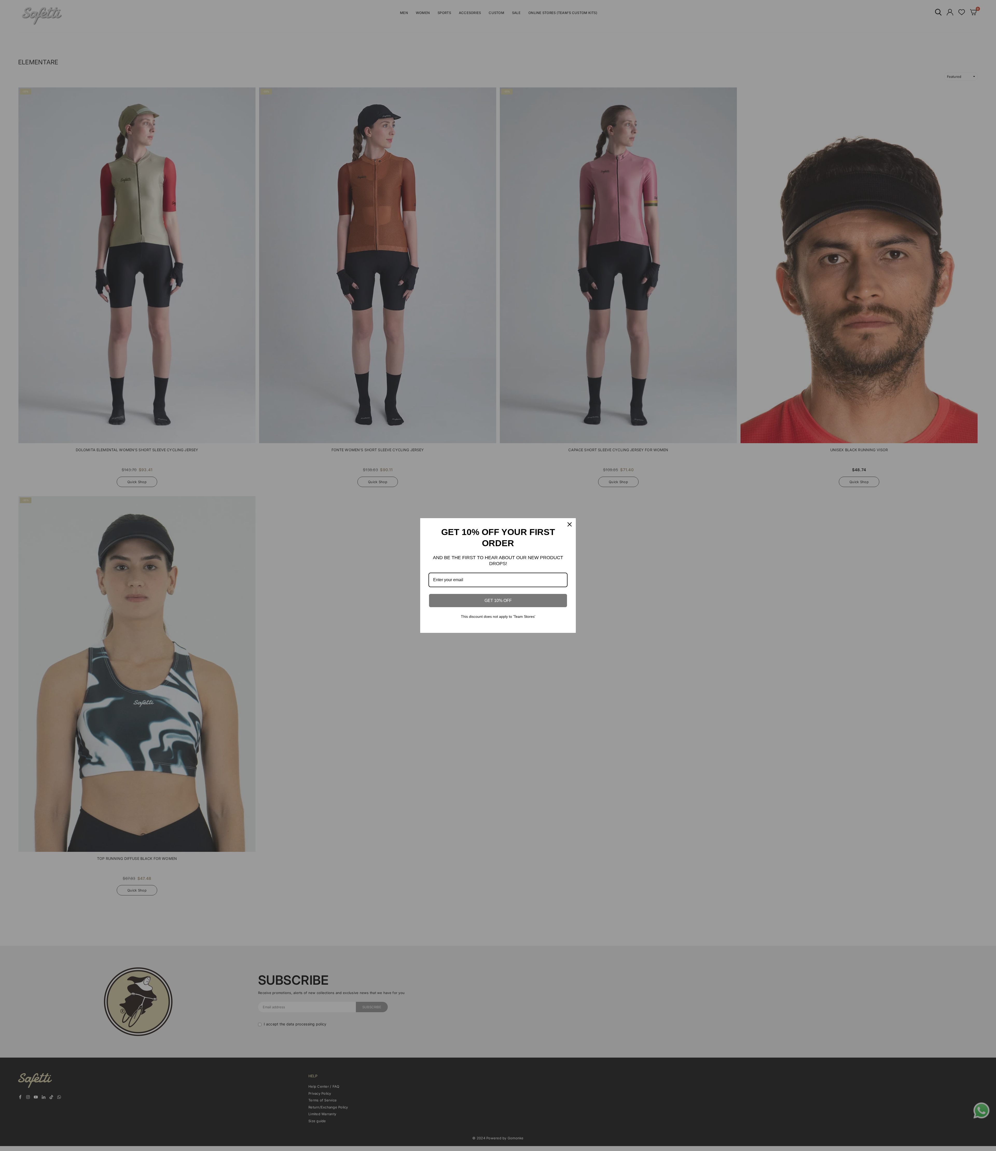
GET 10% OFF (498, 600)
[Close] (569, 524)
